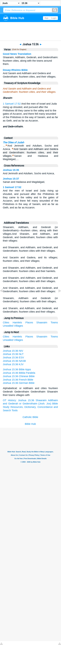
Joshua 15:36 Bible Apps (17, 369)
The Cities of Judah (13, 142)
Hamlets (17, 322)
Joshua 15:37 (11, 178)
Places (29, 322)
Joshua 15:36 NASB (14, 360)
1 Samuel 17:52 (12, 103)
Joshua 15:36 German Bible (18, 383)
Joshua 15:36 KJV (13, 364)
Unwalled (8, 325)
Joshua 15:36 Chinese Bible (19, 376)
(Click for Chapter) (18, 50)
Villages (18, 325)
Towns (54, 322)
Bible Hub (30, 424)
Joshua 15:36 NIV (13, 350)
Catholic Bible (30, 417)
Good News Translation (17, 53)
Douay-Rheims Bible (15, 70)
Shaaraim (41, 322)
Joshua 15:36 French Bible (18, 379)
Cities (6, 322)
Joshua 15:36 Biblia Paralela (19, 372)
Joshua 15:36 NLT (13, 354)
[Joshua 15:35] (3, 297)
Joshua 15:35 (11, 170)
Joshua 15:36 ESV (13, 357)
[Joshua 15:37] (57, 297)
